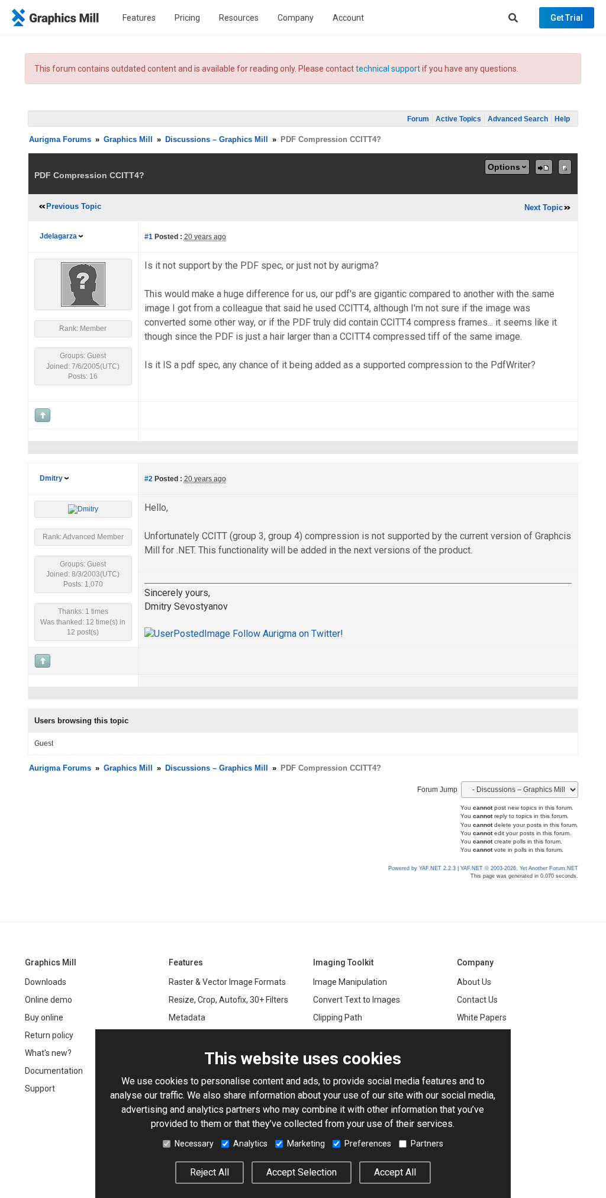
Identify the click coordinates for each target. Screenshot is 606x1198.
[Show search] (513, 18)
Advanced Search (518, 119)
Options (504, 167)
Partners (427, 1143)
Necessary (194, 1143)
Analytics (250, 1143)
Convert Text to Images (356, 999)
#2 (148, 479)
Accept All (395, 1172)
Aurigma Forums (60, 139)
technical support (388, 68)
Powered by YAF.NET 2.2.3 (422, 868)
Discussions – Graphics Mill (216, 139)
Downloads (45, 982)
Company (296, 17)
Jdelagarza (58, 236)
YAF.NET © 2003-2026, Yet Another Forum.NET (519, 868)
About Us (474, 982)
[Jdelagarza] (83, 284)
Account (348, 17)
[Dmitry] (83, 509)
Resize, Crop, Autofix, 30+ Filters (228, 999)
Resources (239, 17)
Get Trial (566, 17)
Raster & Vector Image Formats (227, 982)
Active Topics (458, 119)
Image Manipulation (350, 982)
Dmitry (51, 478)
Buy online (44, 1017)
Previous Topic (73, 206)
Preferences (367, 1143)
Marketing (306, 1143)
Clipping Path (337, 1017)
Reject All (209, 1172)
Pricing (187, 17)
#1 (148, 237)
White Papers (482, 1017)
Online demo (48, 999)
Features (139, 17)
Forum (418, 119)
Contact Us (477, 999)
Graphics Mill (128, 139)
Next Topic (543, 207)
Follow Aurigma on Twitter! (286, 633)
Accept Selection (301, 1172)
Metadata (187, 1017)
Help (562, 119)
